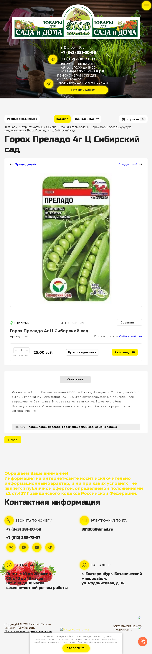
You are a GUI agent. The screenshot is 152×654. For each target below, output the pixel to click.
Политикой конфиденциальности (97, 642)
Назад (12, 440)
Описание (75, 379)
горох (33, 427)
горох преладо (50, 427)
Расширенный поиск (22, 118)
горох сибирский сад (78, 427)
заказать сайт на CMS (127, 626)
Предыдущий (25, 164)
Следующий (127, 164)
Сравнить (127, 322)
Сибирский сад (130, 336)
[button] (82, 90)
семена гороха (106, 427)
